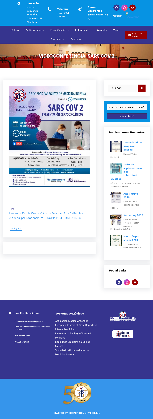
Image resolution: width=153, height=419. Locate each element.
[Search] (142, 88)
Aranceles (102, 30)
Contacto (76, 39)
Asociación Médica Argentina (71, 320)
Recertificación (58, 30)
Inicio (17, 30)
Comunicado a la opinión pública (132, 146)
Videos (116, 30)
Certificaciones (34, 30)
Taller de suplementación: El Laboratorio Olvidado (126, 172)
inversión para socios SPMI (132, 238)
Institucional (81, 30)
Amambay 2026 (133, 215)
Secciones (56, 39)
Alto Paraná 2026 (130, 195)
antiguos (16, 228)
